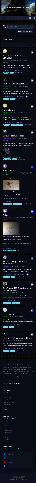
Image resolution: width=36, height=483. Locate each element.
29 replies (21, 349)
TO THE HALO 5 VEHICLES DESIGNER (14, 56)
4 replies (21, 325)
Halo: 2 (6, 435)
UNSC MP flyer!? (10, 314)
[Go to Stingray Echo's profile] (5, 51)
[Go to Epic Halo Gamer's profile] (5, 105)
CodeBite (22, 476)
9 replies (21, 274)
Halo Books (7, 404)
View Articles (7, 400)
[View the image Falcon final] (11, 184)
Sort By (30, 45)
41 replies (18, 301)
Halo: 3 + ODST (8, 430)
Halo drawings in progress (21, 236)
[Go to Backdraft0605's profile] (5, 79)
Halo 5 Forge (9, 110)
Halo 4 (23, 266)
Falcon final (8, 170)
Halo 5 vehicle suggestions (15, 84)
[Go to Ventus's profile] (5, 334)
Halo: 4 (6, 428)
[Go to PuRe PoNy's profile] (5, 257)
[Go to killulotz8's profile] (5, 310)
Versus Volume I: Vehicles (14, 136)
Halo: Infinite (7, 423)
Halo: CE (6, 437)
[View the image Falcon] (11, 228)
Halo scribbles (17, 192)
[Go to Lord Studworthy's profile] (5, 166)
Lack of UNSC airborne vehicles (17, 338)
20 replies (19, 70)
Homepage (7, 397)
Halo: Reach (7, 432)
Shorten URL (7, 409)
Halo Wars (7, 440)
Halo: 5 (6, 425)
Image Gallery (8, 407)
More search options (25, 31)
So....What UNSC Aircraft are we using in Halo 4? (17, 289)
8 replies (20, 122)
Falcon (6, 215)
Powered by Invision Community (18, 479)
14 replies (21, 96)
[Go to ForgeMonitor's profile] (5, 131)
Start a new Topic (9, 402)
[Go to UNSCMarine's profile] (5, 284)
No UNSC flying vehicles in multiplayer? (15, 262)
